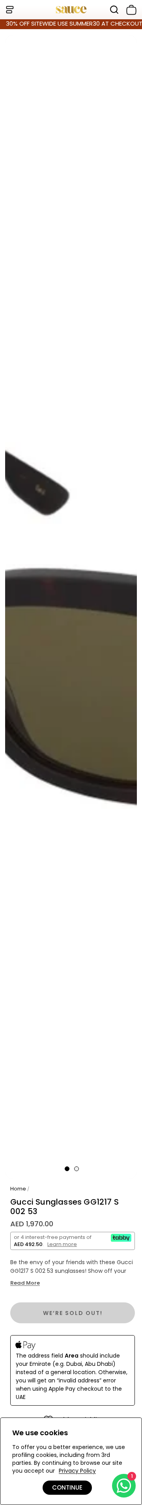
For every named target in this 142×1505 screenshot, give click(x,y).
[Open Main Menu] (9, 10)
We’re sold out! (73, 1313)
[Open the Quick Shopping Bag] (129, 10)
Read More (25, 1283)
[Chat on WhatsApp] (124, 1486)
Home (18, 1188)
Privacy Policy (77, 1471)
